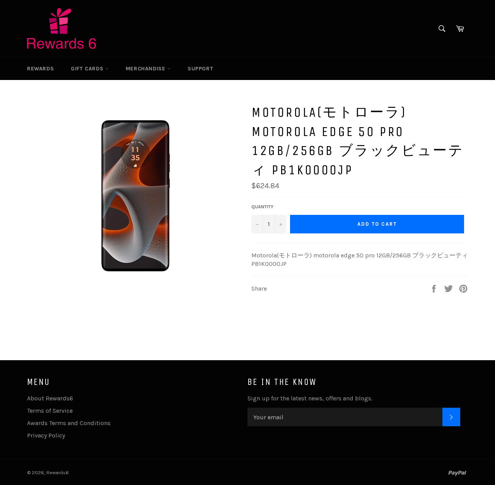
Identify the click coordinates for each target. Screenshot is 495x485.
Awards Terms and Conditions (69, 423)
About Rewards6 (50, 398)
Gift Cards (88, 68)
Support (200, 68)
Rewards (40, 68)
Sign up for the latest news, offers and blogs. (310, 398)
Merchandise (146, 68)
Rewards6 (57, 472)
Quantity (262, 206)
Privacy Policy (46, 435)
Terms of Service (50, 410)
